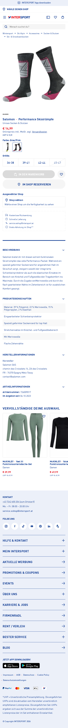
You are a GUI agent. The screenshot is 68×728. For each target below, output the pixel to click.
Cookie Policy (43, 675)
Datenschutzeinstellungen (14, 680)
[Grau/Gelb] (7, 147)
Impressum (8, 675)
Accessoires (34, 33)
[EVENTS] (34, 583)
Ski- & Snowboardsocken (18, 36)
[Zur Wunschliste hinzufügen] (61, 174)
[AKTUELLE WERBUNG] (34, 562)
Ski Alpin (21, 33)
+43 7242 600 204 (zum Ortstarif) (18, 501)
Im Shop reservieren (36, 184)
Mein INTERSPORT (16, 551)
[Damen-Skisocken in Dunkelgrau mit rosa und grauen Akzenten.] (34, 74)
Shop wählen (16, 200)
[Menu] (5, 17)
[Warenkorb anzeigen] (63, 17)
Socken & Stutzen (51, 33)
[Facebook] (14, 526)
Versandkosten (39, 131)
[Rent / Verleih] (34, 626)
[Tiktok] (23, 526)
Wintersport (8, 33)
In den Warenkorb (31, 174)
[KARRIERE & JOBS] (34, 604)
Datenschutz (28, 675)
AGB (18, 675)
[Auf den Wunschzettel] (44, 416)
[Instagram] (6, 526)
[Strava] (57, 526)
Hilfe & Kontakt (15, 540)
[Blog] (34, 647)
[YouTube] (31, 526)
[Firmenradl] (34, 615)
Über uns (10, 594)
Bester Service (15, 637)
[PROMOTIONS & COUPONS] (34, 572)
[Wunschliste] (55, 17)
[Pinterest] (40, 526)
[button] (34, 250)
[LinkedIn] (49, 526)
